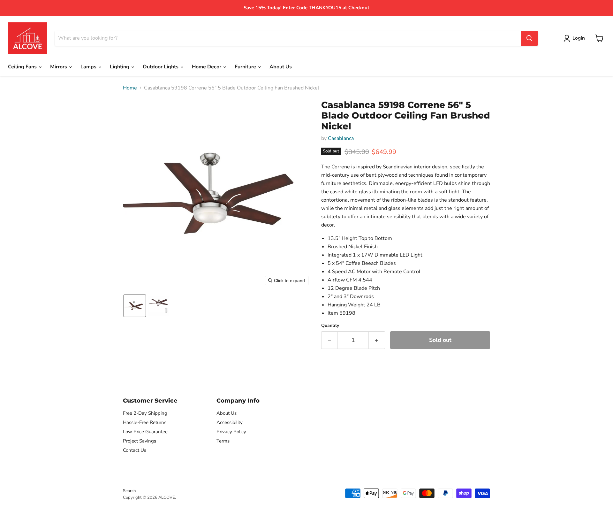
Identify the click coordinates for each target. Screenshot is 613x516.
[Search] (529, 38)
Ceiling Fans (23, 66)
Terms (223, 441)
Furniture (246, 66)
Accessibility (229, 422)
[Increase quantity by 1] (377, 340)
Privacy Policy (231, 431)
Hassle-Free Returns (144, 422)
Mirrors (59, 66)
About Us (280, 66)
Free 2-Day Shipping (145, 413)
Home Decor (207, 66)
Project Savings (139, 441)
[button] (135, 306)
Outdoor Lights (161, 66)
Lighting (120, 66)
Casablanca (341, 138)
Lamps (89, 66)
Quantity (330, 325)
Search (129, 491)
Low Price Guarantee (145, 431)
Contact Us (134, 450)
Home (130, 88)
